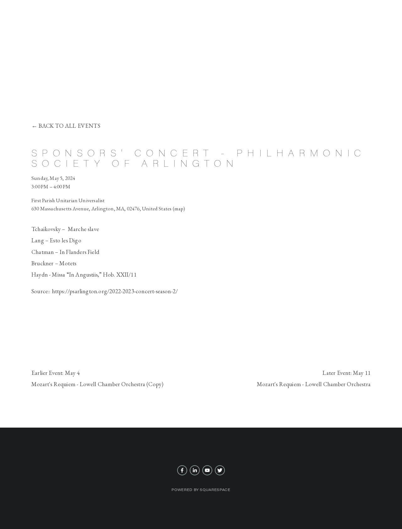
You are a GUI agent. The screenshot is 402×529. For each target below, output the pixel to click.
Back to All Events (69, 126)
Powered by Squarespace (201, 489)
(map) (179, 208)
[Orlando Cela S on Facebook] (182, 470)
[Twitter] (220, 470)
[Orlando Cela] (195, 470)
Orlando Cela (200, 77)
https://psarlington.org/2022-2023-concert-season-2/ (115, 291)
